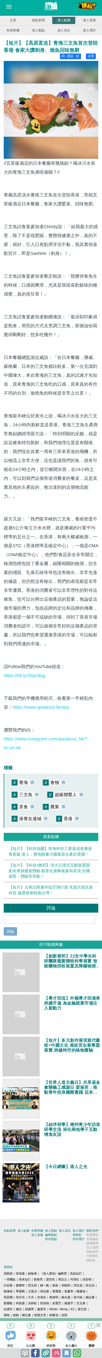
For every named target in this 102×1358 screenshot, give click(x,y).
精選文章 (40, 1315)
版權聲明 (92, 1243)
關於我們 (92, 1230)
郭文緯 (32, 1285)
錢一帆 (44, 1285)
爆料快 (90, 1260)
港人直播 (89, 20)
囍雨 (64, 1315)
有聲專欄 (12, 30)
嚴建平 (68, 1303)
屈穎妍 (8, 1273)
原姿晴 (86, 1279)
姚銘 (16, 1315)
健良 (19, 1309)
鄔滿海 (8, 1291)
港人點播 (63, 20)
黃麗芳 (56, 1303)
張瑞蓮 (20, 1273)
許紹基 (8, 1285)
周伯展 (44, 1291)
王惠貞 (32, 1291)
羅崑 (7, 1315)
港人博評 (89, 30)
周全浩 (20, 1297)
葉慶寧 (68, 1291)
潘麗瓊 (56, 1291)
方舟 (31, 1297)
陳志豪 (26, 1315)
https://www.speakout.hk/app (41, 707)
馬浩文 (62, 1279)
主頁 (13, 20)
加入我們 (92, 1247)
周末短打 (25, 1279)
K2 (73, 1309)
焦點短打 (76, 1273)
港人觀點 (38, 30)
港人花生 (63, 30)
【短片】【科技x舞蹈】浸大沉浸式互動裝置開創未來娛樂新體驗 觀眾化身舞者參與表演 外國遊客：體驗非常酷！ (49, 871)
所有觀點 (51, 1239)
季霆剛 (20, 1291)
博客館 (77, 1235)
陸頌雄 (44, 1303)
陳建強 (80, 1291)
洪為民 (41, 1297)
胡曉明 (65, 1285)
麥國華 (20, 1285)
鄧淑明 (53, 1297)
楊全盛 (65, 1297)
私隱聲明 (92, 1235)
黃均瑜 (78, 1297)
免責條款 (92, 1239)
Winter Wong (58, 1309)
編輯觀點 (51, 1235)
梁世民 (50, 1279)
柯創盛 (20, 1303)
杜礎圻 (8, 1309)
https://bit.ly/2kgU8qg (24, 675)
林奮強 (53, 1315)
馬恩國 (8, 1297)
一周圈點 (10, 1279)
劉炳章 (38, 1279)
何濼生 (74, 1279)
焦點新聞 (38, 20)
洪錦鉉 (32, 1303)
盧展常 (41, 1309)
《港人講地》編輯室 (53, 1273)
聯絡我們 (92, 1251)
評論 (10, 931)
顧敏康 (32, 1273)
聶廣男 (29, 1309)
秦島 (55, 1285)
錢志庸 (90, 1297)
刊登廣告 (92, 1256)
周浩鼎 (78, 1285)
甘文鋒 (80, 1303)
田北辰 (90, 1285)
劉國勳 (8, 1303)
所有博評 (78, 1239)
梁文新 (82, 1309)
